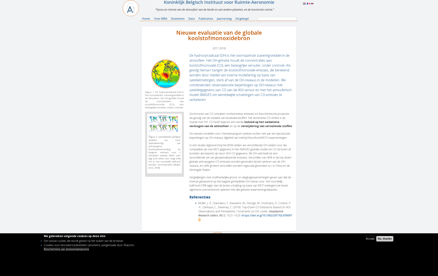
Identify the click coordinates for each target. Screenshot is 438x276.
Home (146, 18)
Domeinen (178, 18)
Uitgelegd (242, 18)
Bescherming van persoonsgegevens (66, 249)
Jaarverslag (224, 18)
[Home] (132, 8)
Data (191, 18)
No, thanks (385, 238)
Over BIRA (160, 18)
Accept (370, 238)
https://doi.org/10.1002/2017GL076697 (267, 215)
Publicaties (206, 18)
